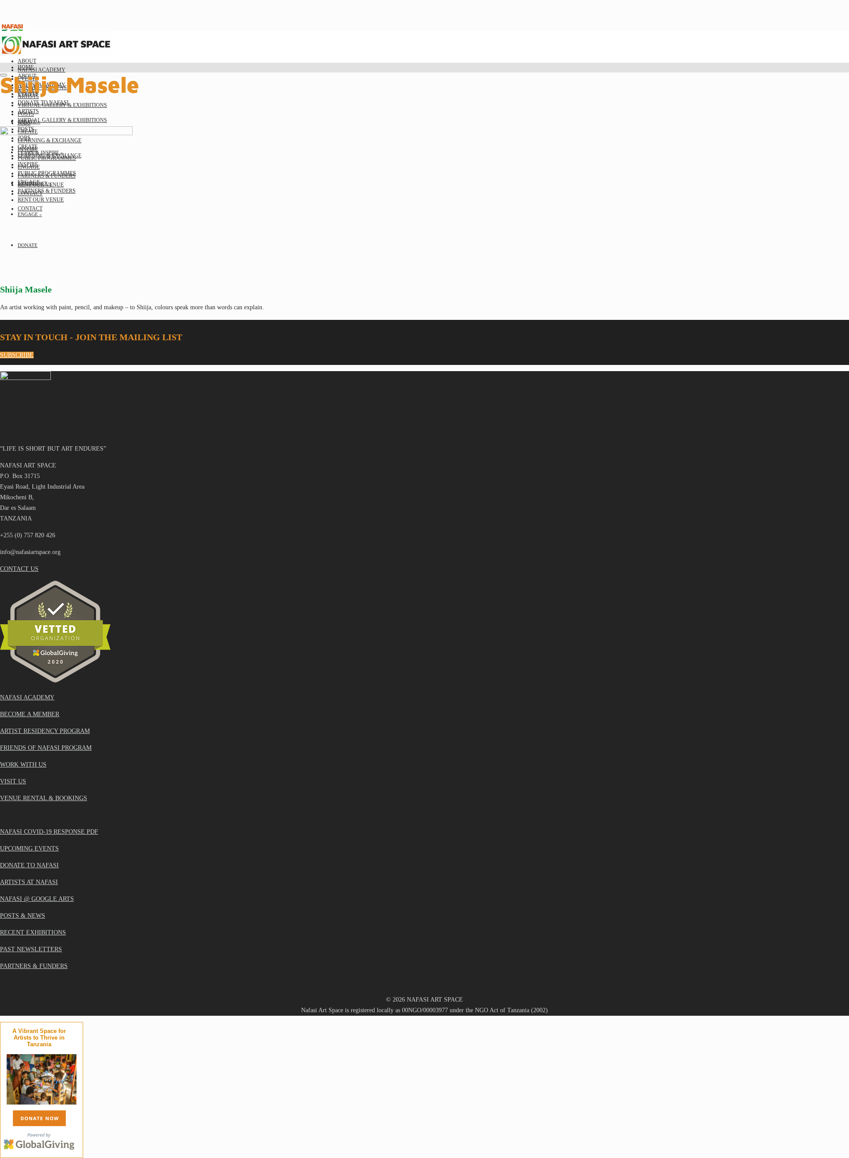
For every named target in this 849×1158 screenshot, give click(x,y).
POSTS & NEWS (22, 915)
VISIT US (13, 781)
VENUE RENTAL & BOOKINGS (43, 798)
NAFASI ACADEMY (27, 697)
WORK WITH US (23, 764)
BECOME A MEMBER (29, 714)
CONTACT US (19, 569)
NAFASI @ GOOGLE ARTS (37, 899)
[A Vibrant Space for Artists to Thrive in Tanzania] (43, 1102)
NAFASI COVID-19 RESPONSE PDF (49, 831)
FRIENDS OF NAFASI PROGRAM (46, 747)
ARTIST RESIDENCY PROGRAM (45, 731)
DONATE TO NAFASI (29, 865)
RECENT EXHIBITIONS (33, 932)
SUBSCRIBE (17, 355)
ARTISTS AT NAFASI (29, 882)
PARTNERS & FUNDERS (34, 966)
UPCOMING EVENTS (29, 848)
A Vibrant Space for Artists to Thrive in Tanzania (39, 1038)
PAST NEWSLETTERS (31, 949)
